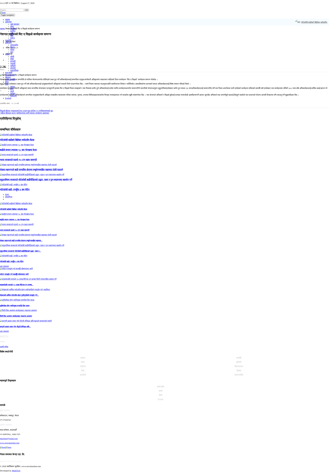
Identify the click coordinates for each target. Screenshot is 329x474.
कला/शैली (8, 73)
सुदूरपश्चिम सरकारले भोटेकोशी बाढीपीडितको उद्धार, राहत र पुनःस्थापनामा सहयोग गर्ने (36, 179)
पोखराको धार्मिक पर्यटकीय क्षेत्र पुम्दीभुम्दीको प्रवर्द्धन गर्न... (19, 295)
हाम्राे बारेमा (160, 386)
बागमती (13, 61)
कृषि (11, 89)
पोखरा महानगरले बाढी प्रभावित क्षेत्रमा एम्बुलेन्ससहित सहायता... (21, 241)
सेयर (12, 26)
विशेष (160, 395)
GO (26, 10)
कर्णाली (13, 68)
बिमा (11, 36)
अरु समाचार (4, 266)
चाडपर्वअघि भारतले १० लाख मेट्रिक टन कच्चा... (16, 285)
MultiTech (16, 471)
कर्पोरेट (12, 31)
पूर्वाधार (12, 93)
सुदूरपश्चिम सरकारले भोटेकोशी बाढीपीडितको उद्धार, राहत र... (20, 251)
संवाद (12, 50)
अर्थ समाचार (14, 24)
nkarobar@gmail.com (9, 439)
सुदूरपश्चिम (14, 70)
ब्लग (11, 52)
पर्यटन (12, 38)
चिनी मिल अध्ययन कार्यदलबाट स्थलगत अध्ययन (16, 316)
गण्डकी (12, 63)
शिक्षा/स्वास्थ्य (10, 75)
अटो (11, 33)
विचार (12, 47)
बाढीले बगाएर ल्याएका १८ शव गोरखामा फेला (18, 149)
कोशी (12, 56)
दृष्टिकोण (8, 43)
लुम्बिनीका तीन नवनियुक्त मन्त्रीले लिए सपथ (14, 306)
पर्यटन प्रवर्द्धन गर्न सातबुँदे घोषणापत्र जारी (14, 274)
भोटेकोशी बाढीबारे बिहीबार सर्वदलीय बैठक (313, 22)
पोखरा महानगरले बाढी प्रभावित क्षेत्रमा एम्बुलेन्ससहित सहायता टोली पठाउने (31, 169)
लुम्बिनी (13, 66)
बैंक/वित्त (13, 29)
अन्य (6, 84)
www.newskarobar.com (9, 443)
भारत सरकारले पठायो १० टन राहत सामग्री (18, 159)
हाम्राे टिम (4, 336)
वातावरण (13, 96)
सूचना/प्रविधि (10, 80)
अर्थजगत (8, 22)
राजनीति (8, 40)
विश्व (7, 82)
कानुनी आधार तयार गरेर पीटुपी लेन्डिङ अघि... (15, 327)
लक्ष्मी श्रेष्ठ (4, 347)
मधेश (12, 59)
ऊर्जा (12, 91)
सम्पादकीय (14, 45)
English (8, 98)
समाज (12, 87)
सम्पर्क (161, 391)
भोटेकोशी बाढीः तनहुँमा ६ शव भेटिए (14, 189)
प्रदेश (7, 54)
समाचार (82, 358)
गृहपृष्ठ (7, 19)
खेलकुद (8, 77)
